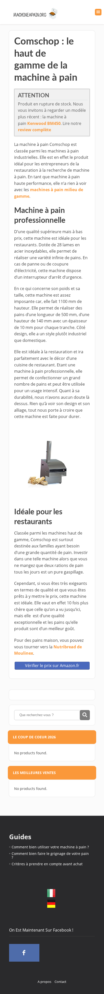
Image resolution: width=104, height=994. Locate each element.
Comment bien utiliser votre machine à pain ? (50, 847)
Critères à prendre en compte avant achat (47, 864)
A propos (44, 981)
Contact (60, 981)
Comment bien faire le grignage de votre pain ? (50, 855)
